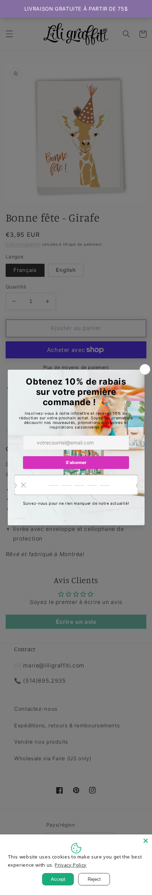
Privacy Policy (71, 865)
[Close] (145, 840)
